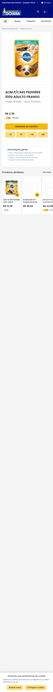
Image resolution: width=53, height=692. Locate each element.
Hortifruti (45, 21)
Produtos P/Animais (15, 29)
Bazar (18, 21)
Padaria (31, 21)
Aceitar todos (15, 687)
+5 (21, 134)
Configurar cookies (35, 687)
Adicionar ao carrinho (26, 126)
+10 (31, 134)
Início (4, 29)
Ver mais (47, 172)
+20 (43, 134)
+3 (10, 134)
